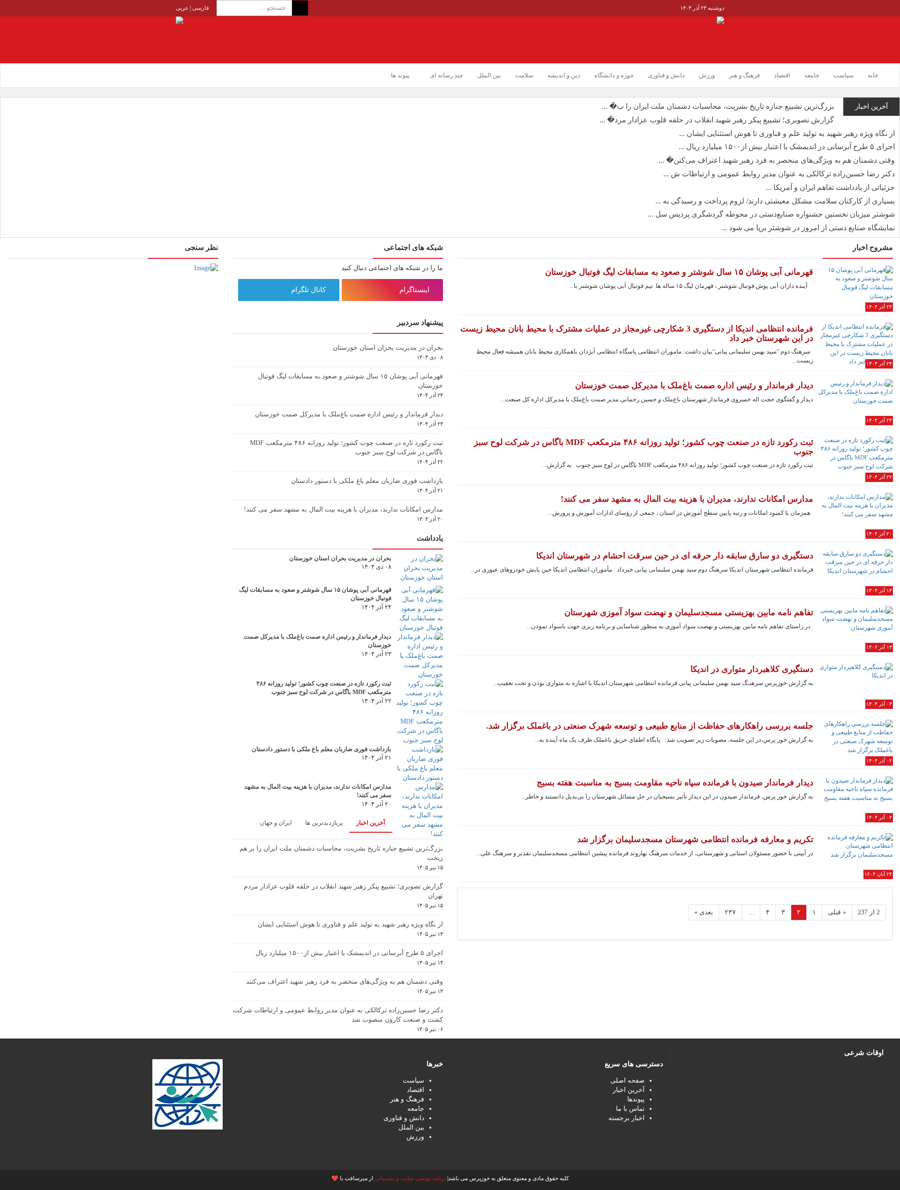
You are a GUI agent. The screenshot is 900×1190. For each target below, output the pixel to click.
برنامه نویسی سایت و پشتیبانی (410, 1178)
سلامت (524, 75)
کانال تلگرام (309, 290)
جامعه (811, 75)
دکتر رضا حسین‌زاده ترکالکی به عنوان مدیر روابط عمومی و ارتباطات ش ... (779, 174)
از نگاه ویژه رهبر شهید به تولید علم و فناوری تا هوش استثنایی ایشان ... (787, 133)
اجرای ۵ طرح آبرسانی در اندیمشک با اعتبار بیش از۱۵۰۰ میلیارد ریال (349, 953)
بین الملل (489, 75)
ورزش (707, 75)
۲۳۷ (730, 912)
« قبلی (837, 912)
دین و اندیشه (564, 75)
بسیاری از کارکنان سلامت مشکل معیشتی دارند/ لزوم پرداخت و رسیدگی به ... (775, 201)
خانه (873, 75)
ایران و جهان (276, 822)
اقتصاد (782, 75)
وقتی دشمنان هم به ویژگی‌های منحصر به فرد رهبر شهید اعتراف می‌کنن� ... (777, 160)
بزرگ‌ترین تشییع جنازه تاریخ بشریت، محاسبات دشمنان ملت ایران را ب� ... (718, 106)
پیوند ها (400, 75)
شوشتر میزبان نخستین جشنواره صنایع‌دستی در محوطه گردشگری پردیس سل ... (771, 214)
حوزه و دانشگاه (614, 75)
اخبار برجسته (626, 1118)
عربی (182, 8)
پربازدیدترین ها (324, 822)
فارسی (200, 8)
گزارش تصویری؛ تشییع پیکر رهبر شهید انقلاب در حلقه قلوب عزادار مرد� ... (717, 120)
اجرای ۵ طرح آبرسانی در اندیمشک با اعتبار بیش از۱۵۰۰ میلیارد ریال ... (787, 147)
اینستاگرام (415, 290)
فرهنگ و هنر (744, 75)
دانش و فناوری (666, 75)
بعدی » (703, 912)
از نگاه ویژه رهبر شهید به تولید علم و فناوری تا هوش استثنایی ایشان (350, 924)
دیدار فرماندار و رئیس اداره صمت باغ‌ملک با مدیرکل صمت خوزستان (349, 414)
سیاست (843, 75)
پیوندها (636, 1099)
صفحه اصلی (627, 1080)
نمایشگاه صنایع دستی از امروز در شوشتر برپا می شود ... (808, 228)
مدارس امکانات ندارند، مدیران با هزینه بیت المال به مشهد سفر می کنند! (343, 509)
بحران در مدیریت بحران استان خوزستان (388, 347)
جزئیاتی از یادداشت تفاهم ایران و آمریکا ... (830, 187)
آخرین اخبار (370, 822)
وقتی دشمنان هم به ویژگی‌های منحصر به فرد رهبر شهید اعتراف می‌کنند (344, 981)
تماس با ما (630, 1108)
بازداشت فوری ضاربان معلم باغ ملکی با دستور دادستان (367, 480)
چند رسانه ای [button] (445, 75)
